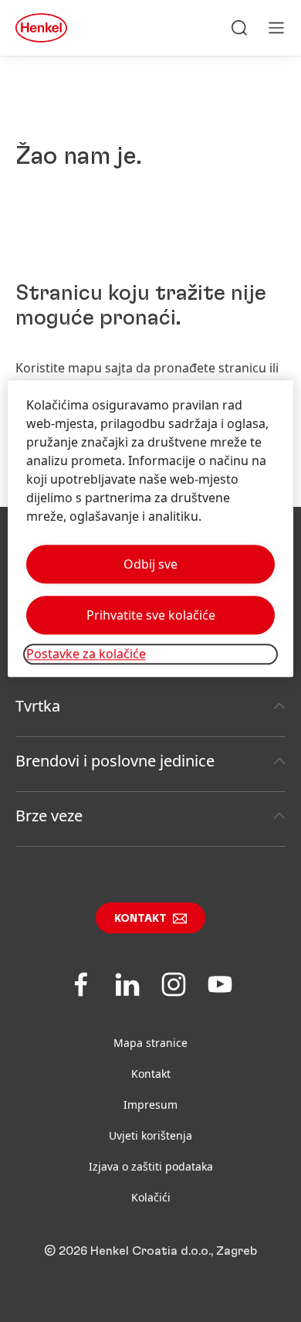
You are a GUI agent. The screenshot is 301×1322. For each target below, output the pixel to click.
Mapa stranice (150, 1042)
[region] (151, 529)
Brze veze (49, 815)
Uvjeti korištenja (150, 1135)
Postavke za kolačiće (86, 654)
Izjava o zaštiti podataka (151, 1166)
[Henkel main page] (41, 27)
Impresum (150, 1104)
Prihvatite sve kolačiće (150, 615)
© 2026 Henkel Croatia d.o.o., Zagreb (150, 1251)
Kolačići (151, 1197)
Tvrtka (37, 705)
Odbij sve (150, 564)
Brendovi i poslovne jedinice (115, 760)
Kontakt (140, 918)
